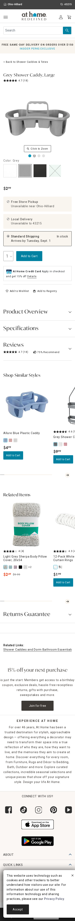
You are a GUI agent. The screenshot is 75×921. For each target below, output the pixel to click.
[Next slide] (67, 475)
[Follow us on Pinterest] (52, 809)
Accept (18, 909)
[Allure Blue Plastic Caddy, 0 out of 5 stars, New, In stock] (26, 405)
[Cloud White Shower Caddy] (15, 440)
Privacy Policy (54, 898)
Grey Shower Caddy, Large (29, 75)
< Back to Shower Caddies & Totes (25, 62)
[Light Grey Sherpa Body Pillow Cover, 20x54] (5, 567)
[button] (34, 17)
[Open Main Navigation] (5, 17)
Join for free (37, 705)
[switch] (17, 291)
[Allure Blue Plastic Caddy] (5, 440)
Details (32, 276)
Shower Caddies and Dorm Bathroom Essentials (37, 649)
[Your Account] (60, 17)
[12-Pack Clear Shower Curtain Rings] (60, 567)
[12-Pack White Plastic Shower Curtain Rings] (55, 567)
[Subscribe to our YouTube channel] (67, 809)
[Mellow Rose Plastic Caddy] (10, 440)
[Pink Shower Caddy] (65, 444)
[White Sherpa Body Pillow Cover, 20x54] (25, 567)
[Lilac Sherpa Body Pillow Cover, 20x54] (15, 567)
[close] (72, 876)
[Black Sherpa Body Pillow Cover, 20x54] (20, 567)
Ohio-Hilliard (45, 206)
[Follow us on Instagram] (37, 809)
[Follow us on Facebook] (7, 809)
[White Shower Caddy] (60, 444)
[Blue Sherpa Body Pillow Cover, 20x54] (10, 567)
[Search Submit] (67, 30)
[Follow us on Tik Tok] (22, 809)
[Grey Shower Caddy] (55, 444)
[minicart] (69, 17)
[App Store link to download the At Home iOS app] (37, 824)
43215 (37, 223)
